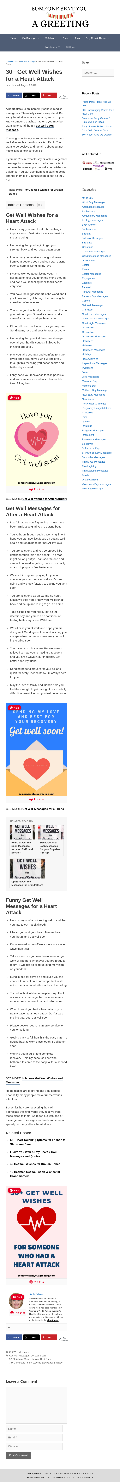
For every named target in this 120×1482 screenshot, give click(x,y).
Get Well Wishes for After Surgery (44, 498)
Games (86, 300)
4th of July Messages (93, 202)
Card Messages (29, 38)
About (30, 1474)
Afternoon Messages (93, 206)
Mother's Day (89, 385)
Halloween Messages (93, 350)
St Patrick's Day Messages (97, 452)
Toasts (85, 475)
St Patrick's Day (91, 448)
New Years (88, 399)
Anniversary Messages (94, 215)
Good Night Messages (94, 323)
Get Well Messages (28, 62)
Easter (85, 265)
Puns (77, 38)
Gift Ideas (70, 47)
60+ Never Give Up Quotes (97, 134)
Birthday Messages (92, 238)
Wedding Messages (92, 488)
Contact (38, 1474)
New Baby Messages (93, 394)
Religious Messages (93, 430)
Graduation (88, 327)
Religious (87, 426)
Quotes (66, 38)
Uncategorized (90, 479)
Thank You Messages (93, 461)
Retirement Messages (94, 439)
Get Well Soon (38, 1355)
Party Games (51, 47)
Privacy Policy (71, 1474)
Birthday (86, 233)
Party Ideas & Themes (96, 38)
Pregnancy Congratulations (97, 408)
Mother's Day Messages (95, 390)
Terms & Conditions (53, 1474)
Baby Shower (89, 224)
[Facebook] (13, 1327)
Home (13, 38)
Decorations (88, 260)
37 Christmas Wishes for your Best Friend (30, 1359)
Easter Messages (91, 273)
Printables (87, 412)
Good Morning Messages (95, 318)
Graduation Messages (94, 336)
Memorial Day (89, 381)
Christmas (87, 247)
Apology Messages (92, 220)
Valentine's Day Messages (96, 484)
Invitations (87, 368)
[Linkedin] (8, 1327)
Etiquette (87, 282)
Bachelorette (89, 229)
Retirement (88, 435)
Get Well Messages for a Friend (43, 808)
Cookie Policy (86, 1474)
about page (53, 1320)
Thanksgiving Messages (95, 470)
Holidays (49, 38)
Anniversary (88, 211)
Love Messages (90, 376)
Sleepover (87, 443)
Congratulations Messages (96, 256)
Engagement (89, 278)
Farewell (86, 287)
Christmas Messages (93, 251)
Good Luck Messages (94, 314)
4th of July (87, 198)
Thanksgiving (89, 466)
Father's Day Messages (95, 296)
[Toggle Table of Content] (38, 205)
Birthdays (87, 242)
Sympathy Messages (93, 457)
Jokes (85, 372)
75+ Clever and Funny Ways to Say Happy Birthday (35, 1362)
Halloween (87, 341)
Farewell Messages (92, 291)
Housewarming (90, 359)
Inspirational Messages (94, 363)
